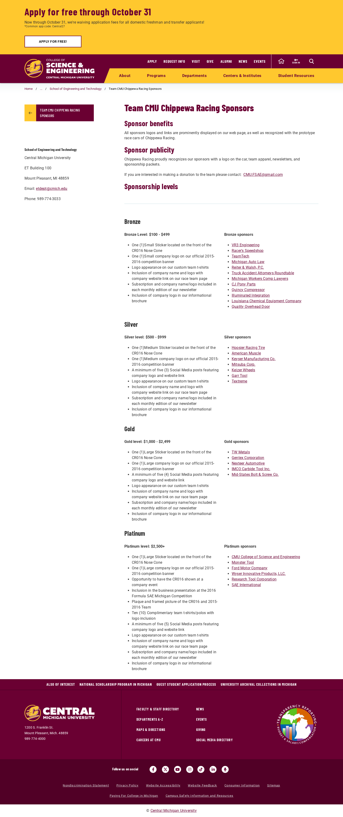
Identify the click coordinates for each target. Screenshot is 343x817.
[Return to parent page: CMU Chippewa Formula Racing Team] (30, 112)
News (243, 61)
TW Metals (241, 452)
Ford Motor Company (250, 568)
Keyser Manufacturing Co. (254, 359)
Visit (196, 61)
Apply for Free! (53, 41)
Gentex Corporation (248, 457)
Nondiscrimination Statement (86, 785)
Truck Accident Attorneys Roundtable (263, 273)
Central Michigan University (173, 810)
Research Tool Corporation (254, 579)
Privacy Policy (127, 785)
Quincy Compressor (248, 290)
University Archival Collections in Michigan (259, 684)
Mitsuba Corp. (244, 364)
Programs (156, 75)
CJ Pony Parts (244, 284)
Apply (152, 61)
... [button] (41, 88)
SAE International (246, 585)
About (125, 75)
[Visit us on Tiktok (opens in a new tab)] (201, 769)
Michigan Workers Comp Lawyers (260, 278)
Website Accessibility (163, 785)
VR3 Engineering (245, 245)
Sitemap (273, 785)
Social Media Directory (214, 740)
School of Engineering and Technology (76, 88)
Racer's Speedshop (247, 250)
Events (260, 61)
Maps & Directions (150, 730)
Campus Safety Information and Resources (200, 795)
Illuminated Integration (251, 295)
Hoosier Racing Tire (248, 347)
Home (28, 88)
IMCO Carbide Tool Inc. (251, 469)
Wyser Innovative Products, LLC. (259, 573)
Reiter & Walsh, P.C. (248, 267)
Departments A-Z (149, 719)
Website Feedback (202, 785)
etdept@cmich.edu (51, 188)
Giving (201, 730)
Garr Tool (239, 375)
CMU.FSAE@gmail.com (263, 174)
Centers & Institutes (242, 75)
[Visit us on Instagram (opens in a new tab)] (190, 769)
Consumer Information (242, 785)
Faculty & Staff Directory (157, 709)
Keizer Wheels (243, 370)
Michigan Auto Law (248, 262)
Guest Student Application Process (186, 684)
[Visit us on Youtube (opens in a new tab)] (177, 769)
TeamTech (240, 256)
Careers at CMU (148, 740)
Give (210, 61)
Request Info (174, 61)
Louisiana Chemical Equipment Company (266, 301)
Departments (194, 75)
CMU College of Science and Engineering (266, 557)
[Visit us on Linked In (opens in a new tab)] (213, 769)
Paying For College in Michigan (134, 795)
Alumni (226, 61)
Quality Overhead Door (251, 306)
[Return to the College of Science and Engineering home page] (59, 68)
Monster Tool (243, 562)
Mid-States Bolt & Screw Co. (255, 474)
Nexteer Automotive (248, 463)
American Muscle (246, 353)
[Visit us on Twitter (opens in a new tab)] (165, 769)
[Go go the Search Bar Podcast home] (225, 769)
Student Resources (296, 75)
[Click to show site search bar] (311, 61)
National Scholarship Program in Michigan (116, 684)
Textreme (239, 381)
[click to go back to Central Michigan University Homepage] (281, 61)
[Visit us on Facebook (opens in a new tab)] (153, 769)
